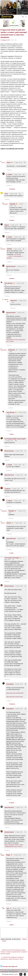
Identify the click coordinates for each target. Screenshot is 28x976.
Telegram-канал (14, 971)
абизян (9, 523)
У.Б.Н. (6, 193)
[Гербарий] (5, 204)
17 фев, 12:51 (20, 283)
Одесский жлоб (9, 475)
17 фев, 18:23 (18, 523)
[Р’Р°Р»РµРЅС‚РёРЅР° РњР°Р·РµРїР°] (2, 439)
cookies (16, 974)
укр (23, 16)
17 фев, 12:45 (14, 225)
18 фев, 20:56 (16, 908)
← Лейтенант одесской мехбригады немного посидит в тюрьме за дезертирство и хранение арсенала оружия (14, 951)
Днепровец (11, 350)
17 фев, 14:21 (21, 511)
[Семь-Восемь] (2, 283)
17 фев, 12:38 (18, 162)
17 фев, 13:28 (17, 464)
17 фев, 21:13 (19, 807)
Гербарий (12, 204)
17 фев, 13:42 (16, 488)
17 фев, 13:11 (9, 440)
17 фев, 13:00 (22, 412)
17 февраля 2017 (5, 40)
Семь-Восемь (9, 283)
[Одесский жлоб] (2, 475)
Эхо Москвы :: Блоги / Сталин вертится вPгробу (15, 256)
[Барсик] (2, 225)
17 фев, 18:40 (21, 538)
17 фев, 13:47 (17, 500)
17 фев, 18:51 (20, 312)
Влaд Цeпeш (10, 684)
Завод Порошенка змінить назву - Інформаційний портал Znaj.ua (14, 845)
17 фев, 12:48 (17, 249)
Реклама (14, 27)
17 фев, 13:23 (19, 451)
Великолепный (10, 266)
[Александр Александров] (2, 558)
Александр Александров (12, 557)
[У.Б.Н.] (2, 194)
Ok (21, 974)
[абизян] (3, 523)
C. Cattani (9, 174)
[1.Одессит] (2, 489)
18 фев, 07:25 (19, 684)
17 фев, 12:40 (13, 193)
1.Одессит (8, 488)
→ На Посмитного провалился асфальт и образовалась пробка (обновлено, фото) (12, 958)
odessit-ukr (13, 300)
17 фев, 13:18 (17, 174)
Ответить (9, 170)
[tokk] (3, 908)
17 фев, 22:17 (19, 832)
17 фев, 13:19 (17, 237)
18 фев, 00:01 (18, 855)
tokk (8, 908)
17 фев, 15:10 (20, 266)
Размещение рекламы (15, 969)
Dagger (8, 855)
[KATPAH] (3, 249)
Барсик (7, 225)
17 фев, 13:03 (22, 300)
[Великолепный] (3, 266)
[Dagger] (2, 855)
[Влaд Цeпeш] (3, 684)
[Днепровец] (4, 350)
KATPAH (9, 249)
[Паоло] (3, 162)
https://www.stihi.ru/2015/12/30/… (15, 693)
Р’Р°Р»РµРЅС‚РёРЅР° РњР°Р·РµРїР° (15, 439)
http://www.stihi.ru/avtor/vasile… (15, 696)
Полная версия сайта (5, 969)
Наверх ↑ (4, 941)
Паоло (9, 162)
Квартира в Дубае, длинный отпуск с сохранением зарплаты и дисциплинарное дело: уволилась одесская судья (8, 12)
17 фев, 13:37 (19, 475)
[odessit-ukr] (5, 301)
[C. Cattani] (3, 174)
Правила (24, 939)
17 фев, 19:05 (19, 586)
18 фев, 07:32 (19, 708)
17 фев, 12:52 (22, 350)
